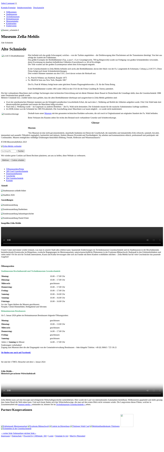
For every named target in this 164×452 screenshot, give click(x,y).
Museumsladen (12, 21)
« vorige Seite (7, 433)
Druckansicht (38, 8)
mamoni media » (25, 404)
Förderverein (11, 26)
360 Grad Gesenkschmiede (17, 171)
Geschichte (10, 176)
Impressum (5, 436)
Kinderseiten (11, 23)
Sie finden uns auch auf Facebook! (16, 352)
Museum (48, 113)
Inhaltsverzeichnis (24, 8)
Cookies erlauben (18, 160)
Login (50, 436)
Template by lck (61, 436)
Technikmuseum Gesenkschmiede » (71, 404)
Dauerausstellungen (14, 174)
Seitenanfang (18, 433)
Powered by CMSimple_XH (35, 436)
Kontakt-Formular (8, 8)
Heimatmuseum (12, 19)
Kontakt (9, 180)
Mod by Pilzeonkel (77, 436)
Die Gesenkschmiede (14, 178)
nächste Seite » (30, 433)
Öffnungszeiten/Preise (15, 169)
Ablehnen (5, 160)
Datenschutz (17, 436)
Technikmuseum (12, 16)
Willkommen (11, 12)
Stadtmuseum (11, 14)
